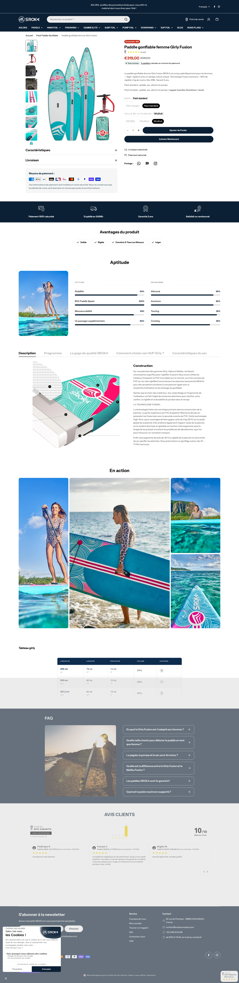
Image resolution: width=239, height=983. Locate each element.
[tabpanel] (119, 404)
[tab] (27, 354)
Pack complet (133, 106)
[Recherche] (126, 19)
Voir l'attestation (41, 833)
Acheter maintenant (169, 139)
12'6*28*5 (131, 122)
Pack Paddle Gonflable (47, 35)
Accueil (29, 35)
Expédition (145, 63)
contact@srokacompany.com (180, 927)
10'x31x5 (158, 121)
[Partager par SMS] (147, 163)
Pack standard (151, 105)
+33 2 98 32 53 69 (174, 932)
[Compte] (208, 19)
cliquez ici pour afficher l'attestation (141, 975)
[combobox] (88, 19)
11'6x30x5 (145, 122)
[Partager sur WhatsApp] (139, 163)
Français (203, 7)
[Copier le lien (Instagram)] (155, 163)
